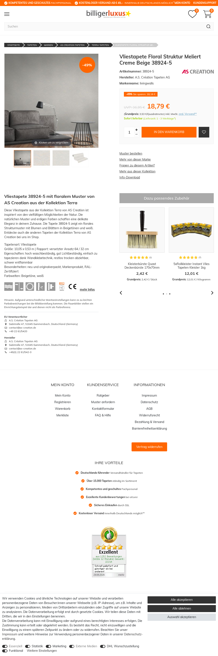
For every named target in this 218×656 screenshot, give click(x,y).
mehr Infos (87, 289)
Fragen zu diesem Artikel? (137, 165)
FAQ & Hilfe (103, 415)
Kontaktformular (103, 409)
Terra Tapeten (100, 45)
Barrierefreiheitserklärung (149, 428)
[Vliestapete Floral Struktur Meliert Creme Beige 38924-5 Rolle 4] (80, 159)
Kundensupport (204, 2)
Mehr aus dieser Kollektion (137, 171)
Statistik (37, 646)
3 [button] (169, 293)
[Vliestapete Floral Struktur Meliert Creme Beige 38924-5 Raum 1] (22, 159)
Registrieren (62, 402)
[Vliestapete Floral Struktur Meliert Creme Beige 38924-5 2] (42, 159)
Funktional (16, 651)
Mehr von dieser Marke (135, 159)
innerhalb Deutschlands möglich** (112, 513)
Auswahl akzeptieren (181, 617)
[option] (142, 244)
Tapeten (32, 45)
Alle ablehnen (181, 608)
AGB (149, 409)
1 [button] (163, 293)
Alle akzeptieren (182, 600)
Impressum (149, 395)
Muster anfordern (103, 402)
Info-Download (129, 177)
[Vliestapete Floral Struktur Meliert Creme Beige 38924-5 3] (61, 159)
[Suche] (208, 26)
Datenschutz (149, 402)
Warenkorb (62, 409)
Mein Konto (182, 2)
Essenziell (15, 646)
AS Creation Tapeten (72, 45)
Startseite (13, 45)
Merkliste (62, 415)
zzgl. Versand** (188, 114)
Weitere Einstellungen (42, 651)
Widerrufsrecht (149, 415)
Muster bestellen (130, 153)
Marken (48, 45)
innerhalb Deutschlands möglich (127, 2)
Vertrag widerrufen (149, 447)
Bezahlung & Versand (149, 422)
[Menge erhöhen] (136, 130)
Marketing (59, 646)
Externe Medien (86, 646)
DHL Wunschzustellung (123, 646)
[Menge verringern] (136, 134)
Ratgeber (103, 395)
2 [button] (166, 293)
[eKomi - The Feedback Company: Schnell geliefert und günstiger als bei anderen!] (109, 552)
